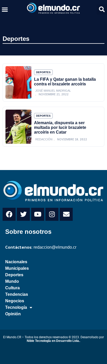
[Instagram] (51, 214)
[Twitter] (23, 214)
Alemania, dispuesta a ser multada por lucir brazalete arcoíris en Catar (60, 127)
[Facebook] (9, 214)
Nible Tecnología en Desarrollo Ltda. (53, 341)
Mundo (12, 281)
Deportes (16, 38)
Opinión (13, 314)
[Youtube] (37, 214)
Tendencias (16, 294)
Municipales (17, 268)
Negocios (14, 301)
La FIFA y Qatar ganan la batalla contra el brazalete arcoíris (65, 81)
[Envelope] (66, 214)
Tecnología (16, 307)
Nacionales (16, 262)
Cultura (12, 288)
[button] (5, 9)
